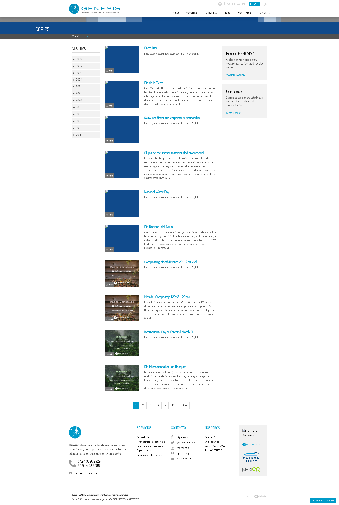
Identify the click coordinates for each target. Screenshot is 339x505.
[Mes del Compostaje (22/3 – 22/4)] (122, 308)
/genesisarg (183, 447)
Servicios (211, 12)
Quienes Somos (213, 437)
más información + (236, 75)
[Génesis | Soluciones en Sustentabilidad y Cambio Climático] (95, 7)
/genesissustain (185, 458)
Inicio (176, 12)
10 (173, 405)
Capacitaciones (145, 450)
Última (183, 405)
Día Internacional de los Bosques (165, 366)
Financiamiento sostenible (151, 441)
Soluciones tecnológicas (150, 446)
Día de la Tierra (153, 82)
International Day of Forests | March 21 (168, 331)
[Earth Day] (122, 59)
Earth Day (150, 48)
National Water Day (156, 191)
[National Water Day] (122, 203)
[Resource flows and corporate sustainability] (122, 129)
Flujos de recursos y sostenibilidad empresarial (174, 152)
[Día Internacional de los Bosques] (122, 378)
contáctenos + (233, 112)
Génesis (76, 36)
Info (227, 12)
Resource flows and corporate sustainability (172, 118)
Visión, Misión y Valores (217, 446)
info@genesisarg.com (86, 473)
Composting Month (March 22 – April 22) (170, 261)
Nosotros (192, 12)
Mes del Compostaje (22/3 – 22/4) (167, 296)
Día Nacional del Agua (158, 226)
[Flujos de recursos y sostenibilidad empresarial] (122, 164)
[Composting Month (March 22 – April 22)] (122, 273)
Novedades (245, 12)
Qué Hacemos (212, 441)
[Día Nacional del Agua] (122, 238)
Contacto (264, 12)
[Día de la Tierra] (122, 94)
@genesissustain (186, 442)
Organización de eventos (150, 454)
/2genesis (182, 437)
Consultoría (143, 437)
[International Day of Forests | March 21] (122, 343)
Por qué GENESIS (213, 450)
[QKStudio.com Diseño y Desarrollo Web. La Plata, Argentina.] (260, 496)
